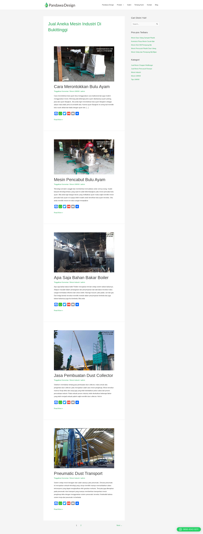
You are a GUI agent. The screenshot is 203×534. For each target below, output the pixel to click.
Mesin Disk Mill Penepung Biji (141, 45)
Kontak (149, 5)
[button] (189, 529)
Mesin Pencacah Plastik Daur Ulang (143, 48)
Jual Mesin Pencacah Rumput (141, 69)
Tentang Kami (139, 5)
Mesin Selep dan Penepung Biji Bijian (144, 52)
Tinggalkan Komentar (61, 91)
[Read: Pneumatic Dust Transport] (84, 448)
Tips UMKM (135, 79)
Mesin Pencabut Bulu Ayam (79, 179)
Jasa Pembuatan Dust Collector (83, 375)
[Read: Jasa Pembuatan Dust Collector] (84, 350)
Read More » (58, 119)
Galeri (129, 5)
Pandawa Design (108, 5)
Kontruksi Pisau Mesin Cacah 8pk (143, 41)
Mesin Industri (75, 282)
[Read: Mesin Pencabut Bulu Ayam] (84, 157)
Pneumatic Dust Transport (78, 473)
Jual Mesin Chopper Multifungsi (142, 65)
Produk (119, 5)
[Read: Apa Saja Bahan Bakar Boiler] (84, 252)
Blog (156, 5)
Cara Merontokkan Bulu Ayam (82, 86)
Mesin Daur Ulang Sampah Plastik (143, 38)
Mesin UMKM (74, 91)
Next (119, 525)
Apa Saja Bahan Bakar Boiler (81, 277)
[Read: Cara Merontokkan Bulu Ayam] (84, 64)
